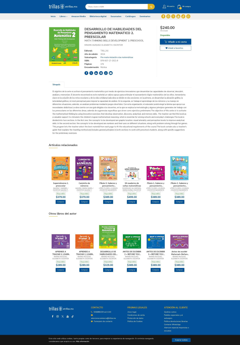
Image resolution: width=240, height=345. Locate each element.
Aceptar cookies (181, 340)
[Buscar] (151, 7)
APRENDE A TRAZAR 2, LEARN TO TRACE (84, 252)
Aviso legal (132, 312)
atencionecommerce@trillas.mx (103, 318)
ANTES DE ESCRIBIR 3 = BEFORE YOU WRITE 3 (155, 252)
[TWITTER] (173, 16)
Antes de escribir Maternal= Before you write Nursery (179, 252)
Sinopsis (56, 84)
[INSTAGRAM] (168, 16)
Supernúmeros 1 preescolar (60, 184)
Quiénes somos (170, 312)
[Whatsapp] (188, 16)
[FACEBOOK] (163, 16)
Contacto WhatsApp (172, 324)
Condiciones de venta (136, 315)
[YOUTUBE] (178, 16)
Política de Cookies (135, 321)
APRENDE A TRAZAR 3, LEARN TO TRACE (60, 252)
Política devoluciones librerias (176, 321)
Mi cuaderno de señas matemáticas (132, 184)
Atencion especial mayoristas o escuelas (176, 329)
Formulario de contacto (103, 321)
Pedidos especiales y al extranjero (173, 316)
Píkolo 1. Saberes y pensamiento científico (155, 184)
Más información (82, 341)
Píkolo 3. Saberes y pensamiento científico (108, 184)
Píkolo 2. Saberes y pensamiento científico (179, 184)
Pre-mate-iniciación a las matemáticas (116, 57)
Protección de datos (135, 318)
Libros (63, 16)
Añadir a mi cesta (177, 41)
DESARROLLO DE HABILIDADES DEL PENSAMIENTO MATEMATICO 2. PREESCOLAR (108, 252)
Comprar (60, 202)
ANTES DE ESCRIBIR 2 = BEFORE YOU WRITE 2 (132, 252)
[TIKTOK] (183, 16)
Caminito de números (84, 184)
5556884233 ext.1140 (102, 312)
